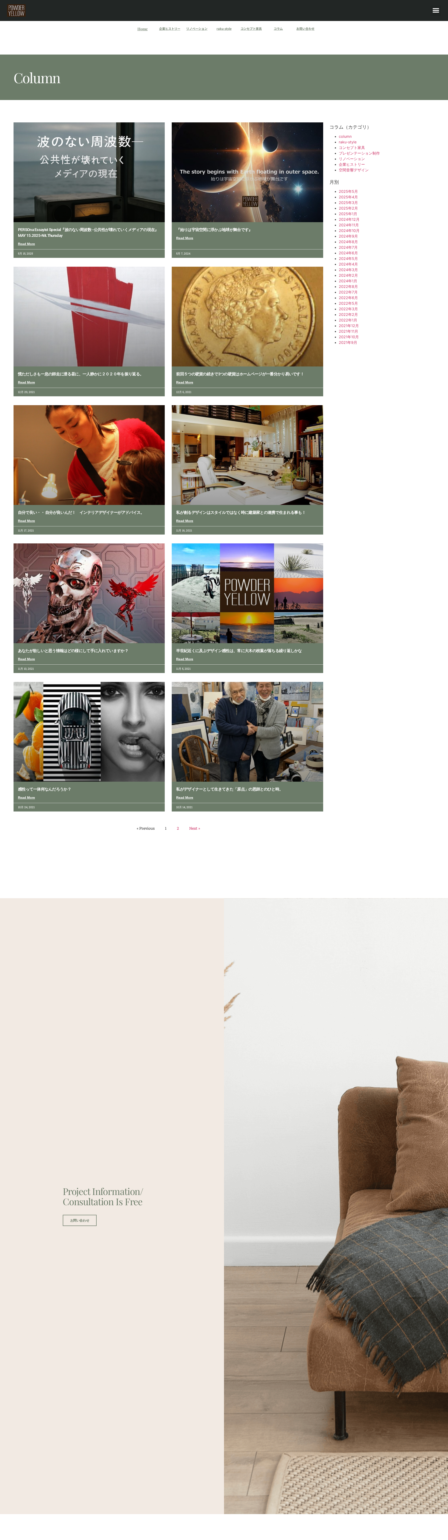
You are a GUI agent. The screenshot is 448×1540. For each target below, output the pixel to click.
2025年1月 (348, 213)
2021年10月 (349, 337)
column (345, 136)
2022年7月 (348, 292)
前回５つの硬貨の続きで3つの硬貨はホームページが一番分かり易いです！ (240, 374)
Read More (26, 244)
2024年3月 (348, 269)
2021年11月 (348, 331)
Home (142, 28)
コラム (278, 28)
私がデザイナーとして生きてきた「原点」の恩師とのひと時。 (229, 789)
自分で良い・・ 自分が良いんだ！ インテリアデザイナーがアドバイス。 (81, 512)
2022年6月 (348, 297)
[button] (435, 10)
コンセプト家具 (251, 28)
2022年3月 (348, 309)
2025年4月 (348, 197)
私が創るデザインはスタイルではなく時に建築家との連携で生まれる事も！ (241, 512)
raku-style (224, 28)
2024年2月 (348, 275)
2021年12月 (349, 325)
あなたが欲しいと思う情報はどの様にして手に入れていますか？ (73, 650)
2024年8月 (348, 241)
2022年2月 (348, 314)
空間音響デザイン (354, 170)
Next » (194, 828)
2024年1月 (348, 281)
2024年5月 (348, 258)
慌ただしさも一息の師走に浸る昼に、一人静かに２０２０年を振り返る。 (81, 374)
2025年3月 (348, 202)
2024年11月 (349, 225)
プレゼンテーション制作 (359, 153)
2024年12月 (349, 219)
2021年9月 (348, 342)
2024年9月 (348, 236)
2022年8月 (348, 286)
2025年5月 (348, 191)
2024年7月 (348, 247)
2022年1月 (348, 320)
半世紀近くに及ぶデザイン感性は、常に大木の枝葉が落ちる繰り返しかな (239, 650)
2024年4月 (348, 264)
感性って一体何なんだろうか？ (44, 789)
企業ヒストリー (169, 28)
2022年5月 (348, 303)
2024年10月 (349, 230)
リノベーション (196, 28)
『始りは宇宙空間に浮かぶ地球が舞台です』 (214, 229)
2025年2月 (348, 208)
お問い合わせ (305, 28)
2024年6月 (348, 253)
